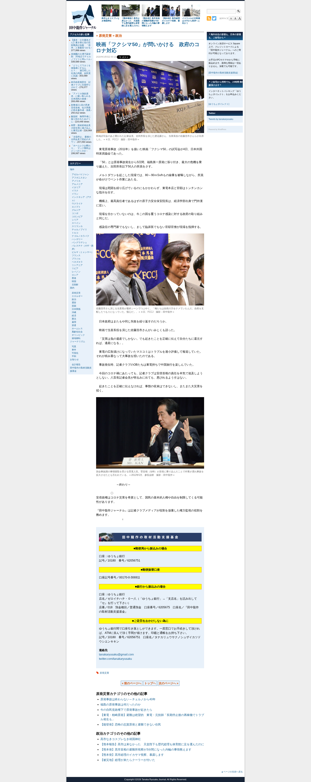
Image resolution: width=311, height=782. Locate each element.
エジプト (76, 207)
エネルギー (77, 296)
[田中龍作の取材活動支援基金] (223, 72)
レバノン (76, 271)
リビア (75, 268)
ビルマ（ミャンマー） (82, 252)
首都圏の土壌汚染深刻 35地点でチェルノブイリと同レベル (81, 56)
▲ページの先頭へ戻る (232, 771)
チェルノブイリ (79, 229)
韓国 (74, 281)
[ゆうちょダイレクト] (219, 104)
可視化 (75, 353)
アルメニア (77, 184)
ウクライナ (77, 203)
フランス (76, 255)
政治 (118, 35)
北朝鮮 (75, 284)
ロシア (75, 275)
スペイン (76, 223)
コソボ (75, 213)
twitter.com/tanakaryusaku (115, 658)
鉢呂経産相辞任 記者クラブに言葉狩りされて (81, 85)
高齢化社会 (77, 332)
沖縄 (74, 312)
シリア (75, 220)
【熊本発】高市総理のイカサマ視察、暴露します (171, 20)
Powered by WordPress (217, 129)
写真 (74, 346)
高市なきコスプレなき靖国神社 (110, 19)
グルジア (76, 210)
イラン (75, 194)
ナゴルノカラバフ (80, 236)
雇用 (74, 322)
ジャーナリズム (77, 341)
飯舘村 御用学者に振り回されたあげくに (81, 119)
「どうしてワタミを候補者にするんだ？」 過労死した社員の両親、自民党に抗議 (81, 70)
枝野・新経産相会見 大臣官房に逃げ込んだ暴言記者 (82, 128)
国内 (72, 288)
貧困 (74, 306)
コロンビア (77, 216)
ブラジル (76, 258)
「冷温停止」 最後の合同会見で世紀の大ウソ (81, 139)
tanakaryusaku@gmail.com (116, 654)
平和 (74, 356)
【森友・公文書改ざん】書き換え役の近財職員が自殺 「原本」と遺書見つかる (81, 44)
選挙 (74, 302)
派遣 (74, 325)
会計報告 (76, 364)
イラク (75, 190)
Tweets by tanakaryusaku (221, 119)
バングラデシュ (79, 242)
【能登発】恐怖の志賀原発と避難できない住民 (132, 724)
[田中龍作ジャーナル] (82, 28)
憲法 (74, 319)
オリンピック (78, 335)
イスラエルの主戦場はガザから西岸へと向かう (191, 20)
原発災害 (105, 35)
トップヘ (150, 683)
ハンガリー (77, 239)
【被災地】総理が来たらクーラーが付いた (127, 759)
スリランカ (77, 226)
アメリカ (76, 181)
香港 (74, 278)
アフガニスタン (79, 177)
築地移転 (76, 338)
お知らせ (74, 359)
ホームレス (77, 328)
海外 (72, 169)
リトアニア (77, 265)
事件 (74, 350)
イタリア (76, 187)
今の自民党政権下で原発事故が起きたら (126, 709)
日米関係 (76, 309)
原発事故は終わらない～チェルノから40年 (128, 699)
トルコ (75, 233)
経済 (74, 315)
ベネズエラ (77, 262)
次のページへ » (168, 683)
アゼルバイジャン (80, 174)
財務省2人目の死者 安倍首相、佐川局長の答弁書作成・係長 (81, 107)
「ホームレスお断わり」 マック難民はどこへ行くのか (81, 148)
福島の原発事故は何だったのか (120, 704)
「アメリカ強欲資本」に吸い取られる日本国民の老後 (81, 96)
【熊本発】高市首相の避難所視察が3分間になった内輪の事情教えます (151, 22)
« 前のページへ (131, 683)
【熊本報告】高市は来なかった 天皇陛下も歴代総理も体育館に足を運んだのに (130, 22)
